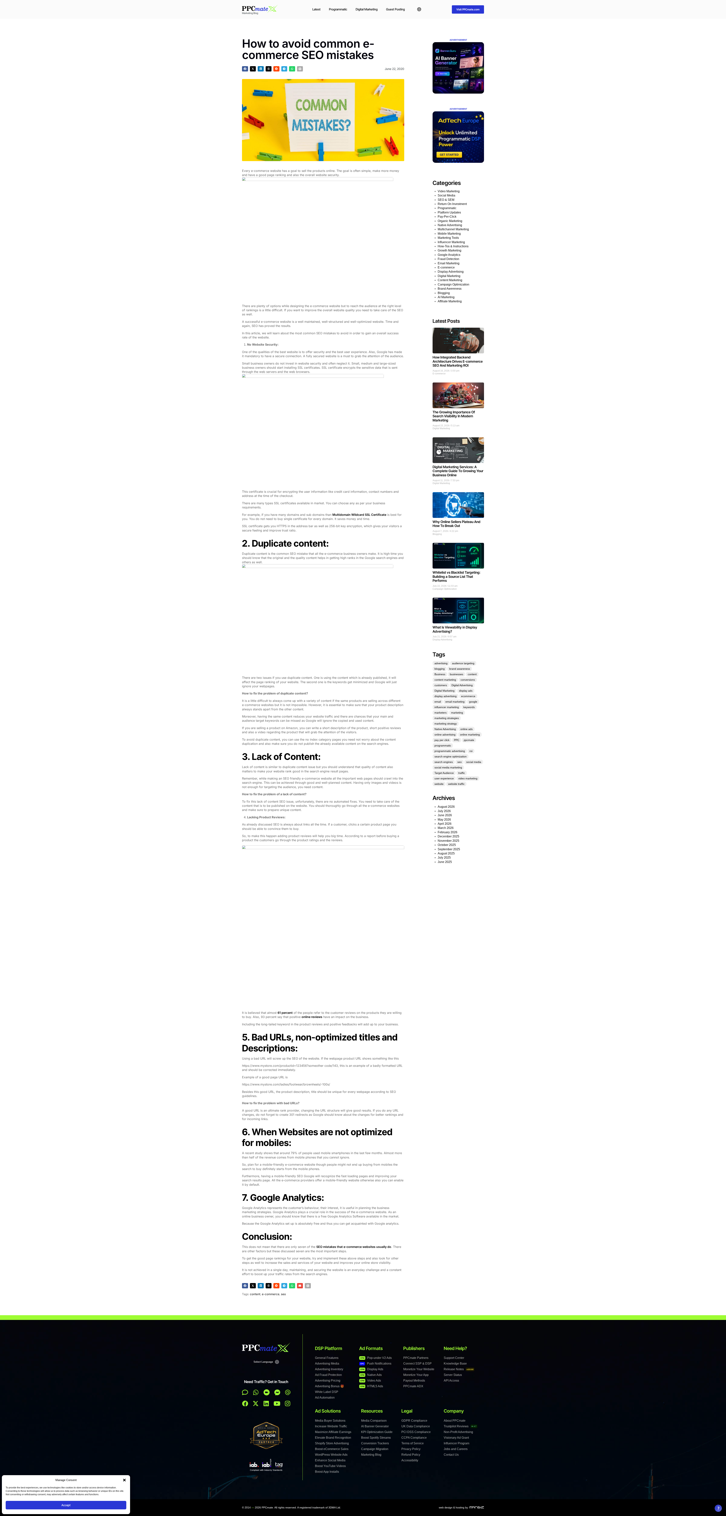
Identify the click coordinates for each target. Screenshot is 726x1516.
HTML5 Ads (371, 1386)
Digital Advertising (462, 685)
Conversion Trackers (375, 1443)
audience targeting (463, 663)
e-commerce (270, 1294)
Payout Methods (414, 1380)
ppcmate (469, 740)
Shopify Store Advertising (332, 1443)
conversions (468, 679)
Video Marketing (449, 191)
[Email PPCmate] (287, 1392)
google (473, 701)
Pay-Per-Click (447, 216)
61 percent (285, 1013)
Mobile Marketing (449, 233)
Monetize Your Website (418, 1369)
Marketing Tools (448, 237)
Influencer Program (456, 1443)
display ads (465, 690)
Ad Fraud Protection (328, 1374)
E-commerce (446, 267)
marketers (440, 712)
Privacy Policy (410, 1449)
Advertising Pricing (327, 1380)
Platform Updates (449, 212)
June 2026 (445, 815)
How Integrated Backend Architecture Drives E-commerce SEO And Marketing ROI (458, 361)
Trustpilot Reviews (460, 1426)
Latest (316, 9)
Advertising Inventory (329, 1369)
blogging (439, 668)
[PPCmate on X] (256, 1403)
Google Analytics (449, 254)
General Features (326, 1357)
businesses (456, 674)
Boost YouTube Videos (330, 1466)
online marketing (470, 734)
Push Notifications (375, 1363)
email (437, 701)
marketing (457, 712)
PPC (456, 740)
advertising (441, 663)
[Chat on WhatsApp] (256, 1392)
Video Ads (370, 1380)
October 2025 (447, 844)
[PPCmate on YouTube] (277, 1403)
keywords (469, 707)
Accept (66, 1505)
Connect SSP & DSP (417, 1363)
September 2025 (449, 849)
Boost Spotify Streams (376, 1437)
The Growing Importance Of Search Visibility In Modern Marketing (454, 416)
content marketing (445, 679)
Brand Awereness (450, 288)
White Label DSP (326, 1391)
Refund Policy (410, 1454)
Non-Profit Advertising (458, 1432)
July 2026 (444, 811)
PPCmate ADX (413, 1386)
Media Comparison (374, 1420)
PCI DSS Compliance (416, 1432)
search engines (443, 761)
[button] (124, 1480)
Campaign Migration (374, 1449)
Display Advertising (451, 271)
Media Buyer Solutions (330, 1420)
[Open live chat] (245, 1392)
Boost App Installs (327, 1471)
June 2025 (445, 862)
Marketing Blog (371, 1454)
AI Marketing (446, 297)
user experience (444, 778)
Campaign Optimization (453, 284)
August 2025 (446, 853)
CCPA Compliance (414, 1437)
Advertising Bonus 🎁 (329, 1386)
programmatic (442, 745)
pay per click (441, 740)
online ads (466, 729)
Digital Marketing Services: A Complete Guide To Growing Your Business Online (458, 471)
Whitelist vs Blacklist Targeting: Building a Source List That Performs (456, 576)
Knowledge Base (455, 1363)
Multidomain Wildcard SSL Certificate (359, 515)
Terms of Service (412, 1443)
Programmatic (338, 9)
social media (473, 761)
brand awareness (459, 668)
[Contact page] (267, 1392)
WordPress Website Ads (331, 1454)
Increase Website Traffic (331, 1426)
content (255, 1294)
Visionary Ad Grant (456, 1437)
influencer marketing (446, 707)
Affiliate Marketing (450, 301)
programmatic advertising (449, 751)
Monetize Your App (416, 1374)
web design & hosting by (453, 1507)
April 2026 (444, 823)
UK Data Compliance (415, 1426)
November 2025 (448, 840)
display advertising (445, 696)
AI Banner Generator (375, 1426)
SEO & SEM (446, 199)
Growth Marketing (449, 250)
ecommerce (468, 696)
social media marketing (448, 767)
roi (470, 751)
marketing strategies (446, 718)
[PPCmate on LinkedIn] (266, 1403)
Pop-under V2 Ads (376, 1357)
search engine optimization (450, 756)
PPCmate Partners (415, 1357)
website (439, 783)
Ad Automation (325, 1397)
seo (283, 1294)
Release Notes (458, 1369)
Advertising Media (327, 1363)
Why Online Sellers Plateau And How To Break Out (456, 524)
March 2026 (446, 827)
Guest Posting (395, 9)
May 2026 (444, 819)
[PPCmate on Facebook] (245, 1403)
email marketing (455, 701)
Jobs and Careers (456, 1449)
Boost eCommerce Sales (331, 1449)
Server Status (453, 1374)
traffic (461, 772)
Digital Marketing (367, 9)
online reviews (312, 1017)
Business (439, 674)
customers (440, 685)
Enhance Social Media (330, 1460)
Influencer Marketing (451, 242)
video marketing (467, 778)
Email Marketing (448, 263)
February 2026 (447, 832)
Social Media (446, 195)
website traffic (456, 783)
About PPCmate (454, 1420)
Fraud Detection (448, 259)
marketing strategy (445, 723)
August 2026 (446, 806)
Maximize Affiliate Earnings (333, 1432)
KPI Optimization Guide (376, 1432)
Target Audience (444, 772)
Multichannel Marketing (453, 229)
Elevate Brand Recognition (333, 1437)
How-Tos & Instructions (453, 246)
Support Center (454, 1357)
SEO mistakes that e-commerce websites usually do (353, 1247)
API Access (451, 1380)
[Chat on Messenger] (277, 1392)
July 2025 (444, 857)
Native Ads (371, 1374)
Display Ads (371, 1369)
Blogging (444, 293)
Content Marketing (450, 280)
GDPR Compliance (414, 1420)
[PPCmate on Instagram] (288, 1403)
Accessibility (409, 1460)
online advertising (444, 734)
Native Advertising (450, 225)
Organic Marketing (450, 221)
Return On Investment (452, 204)
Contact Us (451, 1454)
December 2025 (448, 836)
